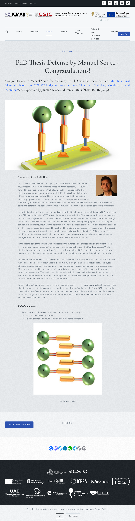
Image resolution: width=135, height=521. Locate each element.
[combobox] (114, 19)
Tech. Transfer (79, 32)
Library (33, 3)
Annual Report (21, 3)
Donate (124, 34)
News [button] (49, 31)
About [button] (19, 31)
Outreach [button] (114, 31)
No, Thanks (73, 516)
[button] (128, 423)
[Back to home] (67, 14)
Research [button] (34, 31)
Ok (60, 516)
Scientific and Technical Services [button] (95, 34)
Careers (63, 31)
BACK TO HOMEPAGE (19, 424)
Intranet (8, 3)
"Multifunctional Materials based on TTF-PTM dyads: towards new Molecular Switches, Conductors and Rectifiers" (67, 85)
